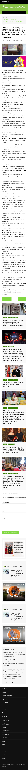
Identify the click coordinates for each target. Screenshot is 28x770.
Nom (3, 511)
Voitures (4, 758)
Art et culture (5, 702)
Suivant (21, 299)
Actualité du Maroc (7, 695)
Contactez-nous (6, 720)
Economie (11, 346)
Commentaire (5, 502)
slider (14, 40)
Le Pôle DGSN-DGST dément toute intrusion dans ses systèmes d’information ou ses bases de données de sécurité (13, 662)
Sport (3, 706)
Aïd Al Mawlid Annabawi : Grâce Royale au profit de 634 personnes (13, 384)
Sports (3, 755)
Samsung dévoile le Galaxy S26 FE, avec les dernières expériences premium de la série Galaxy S (17, 573)
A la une (4, 692)
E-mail (4, 518)
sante (3, 744)
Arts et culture (19, 40)
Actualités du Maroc (13, 317)
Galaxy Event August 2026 (10, 682)
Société (4, 709)
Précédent (7, 299)
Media (3, 713)
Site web (4, 524)
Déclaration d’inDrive (16, 566)
